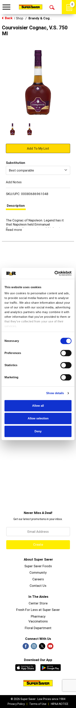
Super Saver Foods (38, 566)
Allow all (38, 405)
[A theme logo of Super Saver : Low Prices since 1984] (30, 6)
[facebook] (26, 647)
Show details (55, 393)
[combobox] (38, 170)
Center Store (38, 603)
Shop (19, 18)
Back (8, 18)
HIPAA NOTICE (59, 703)
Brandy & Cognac (41, 18)
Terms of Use (37, 703)
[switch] (66, 353)
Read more (14, 230)
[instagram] (34, 647)
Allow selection (38, 418)
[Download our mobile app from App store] (25, 667)
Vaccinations (38, 621)
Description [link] (16, 206)
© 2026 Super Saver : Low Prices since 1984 (38, 699)
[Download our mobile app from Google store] (50, 667)
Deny (38, 431)
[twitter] (42, 647)
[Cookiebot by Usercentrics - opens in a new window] (55, 273)
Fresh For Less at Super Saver (38, 610)
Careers (38, 579)
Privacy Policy (16, 703)
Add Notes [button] (14, 182)
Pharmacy (38, 616)
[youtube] (50, 647)
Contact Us (38, 586)
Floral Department (38, 628)
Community (38, 572)
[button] (12, 129)
